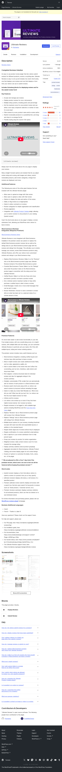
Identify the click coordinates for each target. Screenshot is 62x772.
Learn (33, 730)
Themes (19, 733)
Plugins (19, 736)
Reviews (13, 54)
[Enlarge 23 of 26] (37, 594)
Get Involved (51, 730)
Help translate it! (43, 12)
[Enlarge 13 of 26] (24, 557)
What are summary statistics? (10, 696)
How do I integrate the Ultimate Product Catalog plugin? (11, 679)
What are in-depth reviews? (10, 661)
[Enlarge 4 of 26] (11, 588)
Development (34, 54)
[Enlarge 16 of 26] (24, 584)
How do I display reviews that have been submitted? (17, 633)
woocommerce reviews (55, 92)
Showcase (20, 730)
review (58, 85)
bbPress (5, 750)
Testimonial (57, 89)
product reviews (56, 82)
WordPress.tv (36, 739)
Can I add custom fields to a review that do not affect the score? (12, 666)
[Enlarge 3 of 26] (11, 577)
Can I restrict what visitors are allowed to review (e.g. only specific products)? (13, 673)
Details (5, 54)
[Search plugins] (18, 17)
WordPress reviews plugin (10, 501)
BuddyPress (6, 753)
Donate (50, 736)
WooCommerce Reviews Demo (11, 234)
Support (58, 54)
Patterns (19, 739)
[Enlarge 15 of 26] (24, 578)
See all (58, 127)
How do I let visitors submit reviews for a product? (17, 628)
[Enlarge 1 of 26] (11, 557)
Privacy (4, 739)
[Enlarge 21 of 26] (37, 557)
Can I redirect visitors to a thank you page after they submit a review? (12, 638)
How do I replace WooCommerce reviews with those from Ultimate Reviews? (14, 649)
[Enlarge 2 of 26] (11, 569)
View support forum (48, 142)
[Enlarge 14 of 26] (24, 566)
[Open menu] (59, 2)
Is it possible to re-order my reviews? (13, 685)
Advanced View (47, 97)
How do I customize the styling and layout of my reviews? (11, 690)
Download (46, 46)
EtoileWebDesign (29, 718)
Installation (23, 54)
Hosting (4, 736)
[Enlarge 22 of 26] (37, 581)
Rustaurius (16, 47)
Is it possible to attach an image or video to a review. (17, 701)
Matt (4, 747)
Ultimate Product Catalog (21, 211)
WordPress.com (7, 744)
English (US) (57, 78)
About (3, 730)
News (3, 733)
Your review (46, 127)
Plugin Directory (6, 7)
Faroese (7, 760)
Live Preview (55, 46)
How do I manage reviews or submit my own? (15, 644)
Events (49, 733)
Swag (49, 739)
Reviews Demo (6, 65)
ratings (53, 85)
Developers (35, 736)
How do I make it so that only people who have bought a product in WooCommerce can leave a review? (18, 655)
